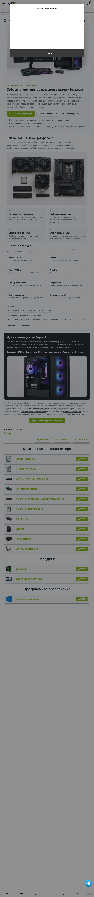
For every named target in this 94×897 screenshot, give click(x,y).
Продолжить (47, 53)
